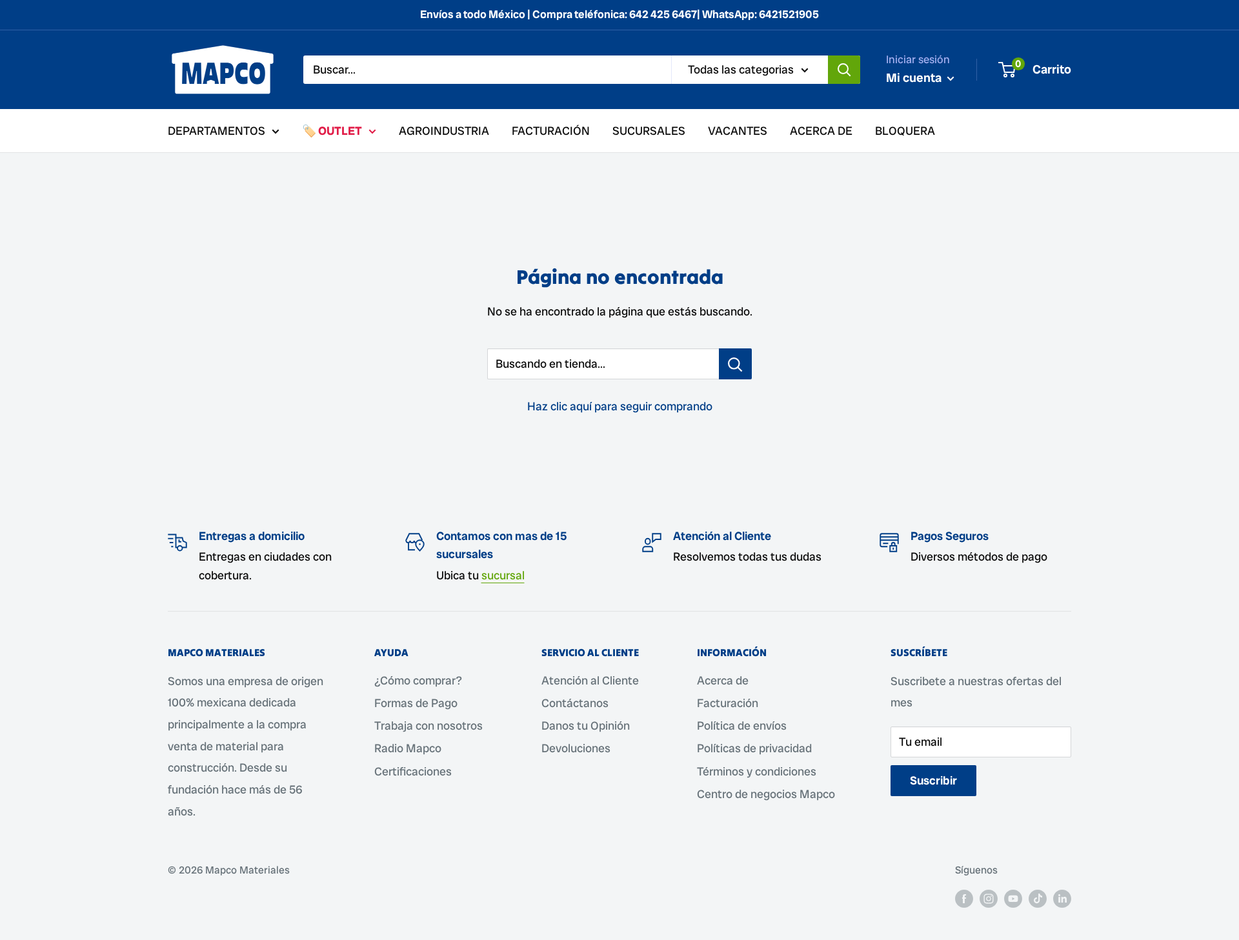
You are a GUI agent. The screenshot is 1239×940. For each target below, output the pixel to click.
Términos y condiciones (756, 771)
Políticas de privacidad (754, 748)
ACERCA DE (821, 130)
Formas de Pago (416, 702)
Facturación (727, 702)
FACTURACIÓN (551, 130)
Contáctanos (575, 702)
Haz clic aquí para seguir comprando (619, 406)
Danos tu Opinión (585, 725)
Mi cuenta (915, 78)
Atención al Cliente (590, 680)
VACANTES (737, 130)
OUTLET (340, 130)
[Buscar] (844, 69)
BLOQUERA (905, 130)
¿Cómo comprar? (418, 680)
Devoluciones (575, 748)
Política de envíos (742, 725)
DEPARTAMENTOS (216, 130)
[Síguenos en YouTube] (1013, 898)
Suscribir (933, 780)
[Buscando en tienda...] (735, 363)
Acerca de (723, 680)
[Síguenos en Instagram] (989, 898)
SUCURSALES (648, 130)
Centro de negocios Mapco (766, 793)
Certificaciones (413, 771)
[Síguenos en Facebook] (964, 898)
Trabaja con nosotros (428, 725)
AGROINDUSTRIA (444, 130)
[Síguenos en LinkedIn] (1062, 898)
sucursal (503, 575)
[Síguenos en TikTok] (1038, 898)
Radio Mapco (407, 748)
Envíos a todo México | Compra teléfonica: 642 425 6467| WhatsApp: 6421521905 (619, 14)
